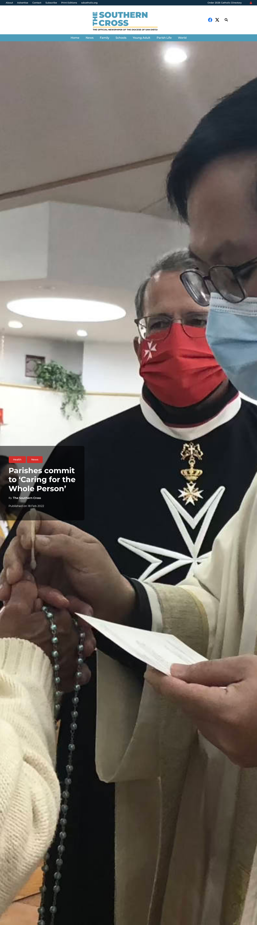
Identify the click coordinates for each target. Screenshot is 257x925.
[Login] (250, 2)
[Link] (128, 21)
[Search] (226, 19)
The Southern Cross (27, 498)
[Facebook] (210, 20)
